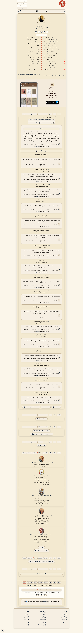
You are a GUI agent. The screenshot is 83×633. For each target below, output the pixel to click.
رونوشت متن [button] (57, 407)
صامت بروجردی (49, 23)
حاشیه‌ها (24, 114)
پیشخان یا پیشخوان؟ (41, 624)
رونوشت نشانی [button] (46, 407)
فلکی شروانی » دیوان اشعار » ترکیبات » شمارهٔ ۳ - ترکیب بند (41, 463)
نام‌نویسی (45, 601)
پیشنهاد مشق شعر (41, 445)
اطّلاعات (59, 114)
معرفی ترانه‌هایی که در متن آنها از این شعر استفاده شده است (42, 561)
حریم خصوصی (25, 626)
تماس (27, 624)
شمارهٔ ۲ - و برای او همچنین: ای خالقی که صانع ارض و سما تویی (29, 75)
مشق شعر (45, 114)
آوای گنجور (43, 621)
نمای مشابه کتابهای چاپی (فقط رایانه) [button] (32, 407)
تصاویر (50, 114)
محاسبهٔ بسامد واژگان (42, 419)
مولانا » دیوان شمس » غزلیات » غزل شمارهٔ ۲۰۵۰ (41, 495)
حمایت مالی (26, 616)
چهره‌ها (26, 614)
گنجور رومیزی (42, 613)
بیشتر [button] (42, 547)
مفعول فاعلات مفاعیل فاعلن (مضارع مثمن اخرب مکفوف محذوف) (40, 119)
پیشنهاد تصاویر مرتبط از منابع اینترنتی (42, 430)
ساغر (44, 614)
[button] (64, 11)
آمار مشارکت (26, 619)
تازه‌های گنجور (63, 622)
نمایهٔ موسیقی (63, 617)
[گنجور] (62, 3)
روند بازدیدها (30, 114)
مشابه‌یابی (63, 621)
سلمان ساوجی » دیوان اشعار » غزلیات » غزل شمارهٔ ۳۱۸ (41, 535)
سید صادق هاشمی (39, 122)
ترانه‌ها (35, 114)
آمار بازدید (26, 621)
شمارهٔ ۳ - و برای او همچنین (41, 27)
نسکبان (43, 626)
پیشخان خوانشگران (41, 622)
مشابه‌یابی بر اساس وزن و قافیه (42, 550)
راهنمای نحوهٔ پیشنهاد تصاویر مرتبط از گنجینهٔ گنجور (42, 434)
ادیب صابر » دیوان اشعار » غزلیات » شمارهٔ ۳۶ (41, 476)
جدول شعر (63, 614)
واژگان (54, 114)
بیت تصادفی (63, 613)
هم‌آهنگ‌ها (40, 114)
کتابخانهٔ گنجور (42, 616)
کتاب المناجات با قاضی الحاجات (38, 23)
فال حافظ (63, 616)
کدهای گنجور (42, 611)
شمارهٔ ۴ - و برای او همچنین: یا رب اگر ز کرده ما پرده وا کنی (54, 75)
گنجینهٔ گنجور (42, 617)
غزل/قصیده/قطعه (39, 121)
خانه (64, 611)
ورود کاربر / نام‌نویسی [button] (42, 11)
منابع (27, 622)
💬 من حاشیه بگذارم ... (31, 585)
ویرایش (37, 146)
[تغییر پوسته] (2, 630)
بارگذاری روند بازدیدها (41, 574)
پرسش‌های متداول (25, 613)
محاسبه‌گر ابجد (42, 619)
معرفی (27, 611)
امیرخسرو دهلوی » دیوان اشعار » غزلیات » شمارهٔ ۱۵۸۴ (41, 515)
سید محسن (59, 589)
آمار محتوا (26, 617)
